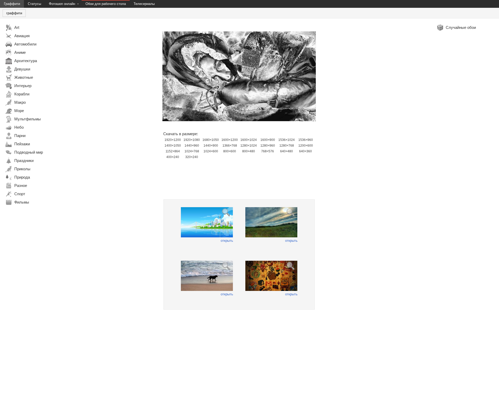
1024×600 (210, 151)
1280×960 (267, 145)
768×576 (267, 151)
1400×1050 (173, 145)
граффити (14, 13)
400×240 (172, 157)
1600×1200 (229, 140)
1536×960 (305, 140)
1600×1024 (248, 140)
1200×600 (305, 145)
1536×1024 (286, 140)
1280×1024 (248, 145)
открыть (227, 241)
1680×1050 (210, 140)
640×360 (305, 151)
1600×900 (267, 140)
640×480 (286, 151)
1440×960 (192, 145)
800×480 (248, 151)
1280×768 (286, 145)
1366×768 (229, 145)
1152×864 (173, 151)
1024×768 (192, 151)
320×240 (191, 157)
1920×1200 (173, 140)
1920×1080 (191, 140)
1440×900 (210, 145)
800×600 (229, 151)
